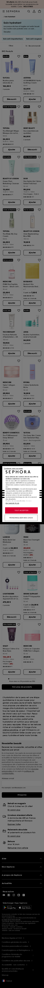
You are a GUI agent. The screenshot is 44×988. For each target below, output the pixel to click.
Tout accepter (21, 510)
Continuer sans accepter (13, 468)
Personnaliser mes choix (21, 518)
